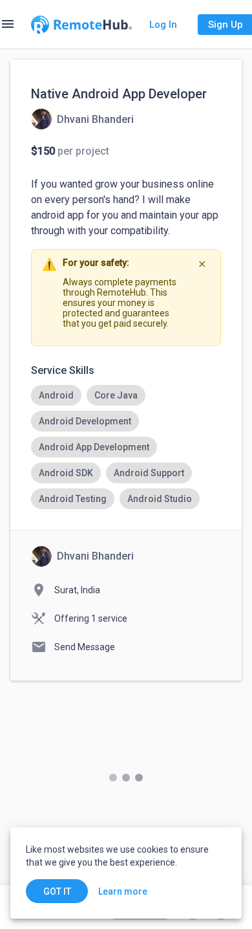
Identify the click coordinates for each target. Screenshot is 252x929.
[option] (56, 395)
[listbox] (126, 447)
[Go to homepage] (81, 24)
